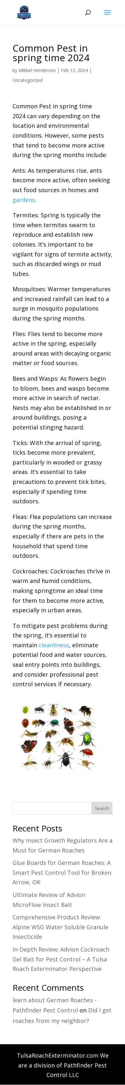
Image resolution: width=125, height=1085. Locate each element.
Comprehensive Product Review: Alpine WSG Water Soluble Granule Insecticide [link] (60, 926)
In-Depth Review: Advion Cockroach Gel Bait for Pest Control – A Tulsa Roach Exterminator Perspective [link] (61, 959)
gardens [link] (24, 200)
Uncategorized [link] (28, 80)
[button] (107, 16)
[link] (22, 12)
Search (102, 808)
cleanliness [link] (54, 645)
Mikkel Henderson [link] (37, 70)
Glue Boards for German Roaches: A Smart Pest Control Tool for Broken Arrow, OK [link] (62, 872)
